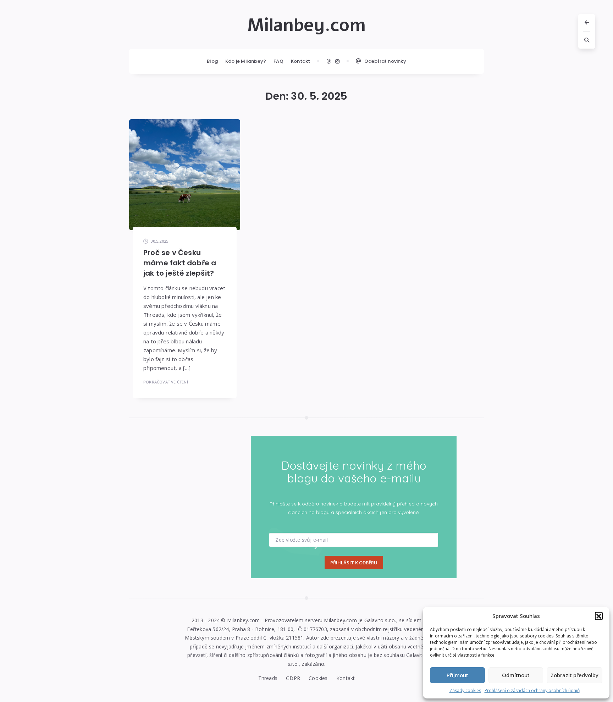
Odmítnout (516, 675)
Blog (212, 61)
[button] (598, 615)
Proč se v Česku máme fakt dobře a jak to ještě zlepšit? (179, 263)
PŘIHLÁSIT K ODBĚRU (353, 562)
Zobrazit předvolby (574, 675)
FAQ (278, 61)
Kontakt (300, 61)
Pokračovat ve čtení (165, 382)
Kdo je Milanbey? (245, 61)
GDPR (293, 678)
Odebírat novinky (385, 61)
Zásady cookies (465, 690)
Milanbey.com (306, 25)
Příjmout (457, 675)
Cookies (318, 678)
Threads (267, 678)
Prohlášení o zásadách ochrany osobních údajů (532, 690)
